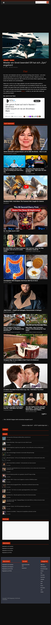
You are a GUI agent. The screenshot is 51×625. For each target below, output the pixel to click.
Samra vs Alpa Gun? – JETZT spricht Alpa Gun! (35, 425)
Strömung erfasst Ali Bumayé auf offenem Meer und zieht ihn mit (18, 437)
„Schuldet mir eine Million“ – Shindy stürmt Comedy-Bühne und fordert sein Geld (21, 511)
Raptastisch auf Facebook (7, 546)
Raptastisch (6, 60)
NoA (41, 583)
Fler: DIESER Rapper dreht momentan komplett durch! (17, 419)
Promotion (43, 587)
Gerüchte (42, 575)
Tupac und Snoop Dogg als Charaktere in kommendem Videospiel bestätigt (20, 452)
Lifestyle (42, 579)
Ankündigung (43, 566)
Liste (42, 581)
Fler (25, 71)
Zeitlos (42, 591)
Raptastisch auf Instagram (7, 548)
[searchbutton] (48, 2)
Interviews (43, 577)
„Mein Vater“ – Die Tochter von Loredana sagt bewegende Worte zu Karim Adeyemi (21, 489)
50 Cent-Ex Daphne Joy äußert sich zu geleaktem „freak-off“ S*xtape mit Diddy (20, 474)
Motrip (23, 91)
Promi (42, 585)
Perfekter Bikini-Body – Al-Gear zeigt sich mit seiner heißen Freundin (19, 442)
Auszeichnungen (44, 568)
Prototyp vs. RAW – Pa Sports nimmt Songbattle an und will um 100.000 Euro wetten (21, 479)
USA (41, 589)
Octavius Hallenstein (14, 67)
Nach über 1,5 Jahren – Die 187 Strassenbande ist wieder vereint (18, 506)
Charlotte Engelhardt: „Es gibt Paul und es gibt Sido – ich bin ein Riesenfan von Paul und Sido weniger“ (25, 447)
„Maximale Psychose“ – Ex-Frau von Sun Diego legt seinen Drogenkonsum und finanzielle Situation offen (25, 457)
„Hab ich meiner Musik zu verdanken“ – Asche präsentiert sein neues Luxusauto (21, 462)
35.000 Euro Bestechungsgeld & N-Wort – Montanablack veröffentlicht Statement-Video (22, 484)
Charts (42, 570)
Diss (41, 573)
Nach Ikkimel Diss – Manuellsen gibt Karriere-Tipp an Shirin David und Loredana (21, 494)
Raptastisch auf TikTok (7, 552)
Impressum (24, 568)
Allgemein (12, 60)
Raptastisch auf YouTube (7, 550)
